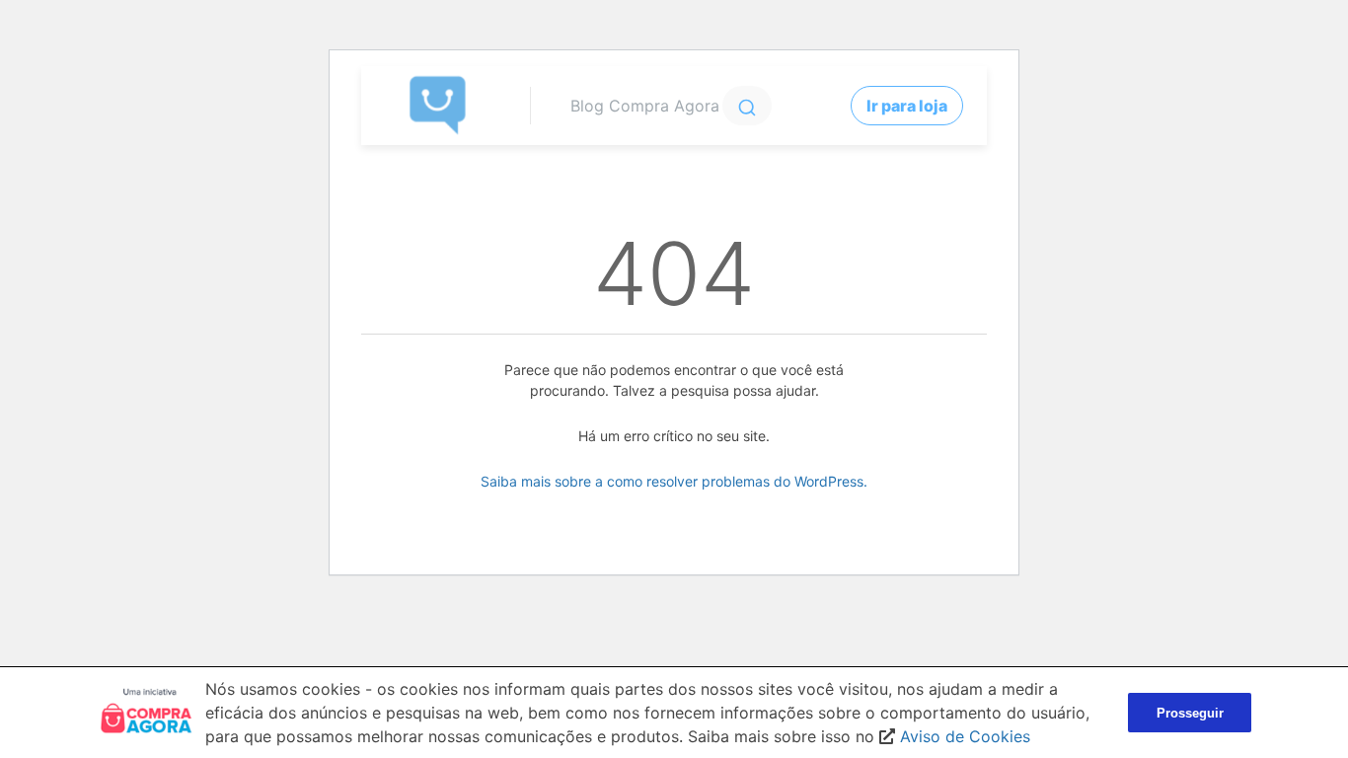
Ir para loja (906, 105)
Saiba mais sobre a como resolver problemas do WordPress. (674, 481)
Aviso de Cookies (965, 736)
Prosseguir (1190, 713)
